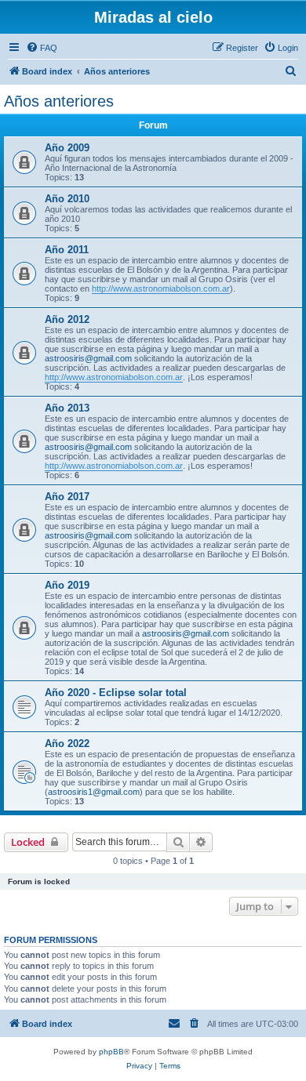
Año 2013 (67, 408)
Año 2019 (67, 585)
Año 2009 (67, 148)
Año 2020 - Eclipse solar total (116, 692)
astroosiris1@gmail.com (94, 791)
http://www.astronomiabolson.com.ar (161, 288)
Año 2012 (67, 319)
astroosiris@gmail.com (88, 358)
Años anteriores (59, 101)
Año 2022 (67, 743)
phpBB (111, 1051)
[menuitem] (41, 47)
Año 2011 (67, 250)
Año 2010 (67, 199)
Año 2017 (67, 496)
